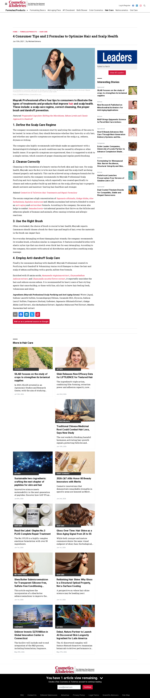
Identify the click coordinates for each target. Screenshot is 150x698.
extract (65, 275)
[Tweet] (32, 314)
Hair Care (43, 32)
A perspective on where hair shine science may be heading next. (73, 591)
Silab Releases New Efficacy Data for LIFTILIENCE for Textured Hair (75, 376)
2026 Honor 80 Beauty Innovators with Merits (74, 480)
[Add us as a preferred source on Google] (37, 314)
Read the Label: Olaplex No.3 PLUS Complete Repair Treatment (32, 532)
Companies (101, 143)
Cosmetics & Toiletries (49, 192)
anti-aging (21, 205)
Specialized (101, 129)
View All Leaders (117, 72)
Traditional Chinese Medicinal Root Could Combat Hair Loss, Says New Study (73, 429)
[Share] (21, 314)
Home (15, 32)
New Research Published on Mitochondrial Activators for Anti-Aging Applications (110, 107)
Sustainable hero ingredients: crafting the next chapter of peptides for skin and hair (30, 481)
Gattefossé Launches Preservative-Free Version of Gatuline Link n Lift (110, 178)
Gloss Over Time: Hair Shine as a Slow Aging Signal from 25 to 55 (74, 532)
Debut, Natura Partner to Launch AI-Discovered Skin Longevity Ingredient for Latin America (74, 635)
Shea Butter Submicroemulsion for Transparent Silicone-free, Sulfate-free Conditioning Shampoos (31, 583)
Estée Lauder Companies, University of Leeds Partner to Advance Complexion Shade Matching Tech (111, 149)
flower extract (58, 278)
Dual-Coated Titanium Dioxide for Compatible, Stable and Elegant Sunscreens (110, 192)
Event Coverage (63, 474)
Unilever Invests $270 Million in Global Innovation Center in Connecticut (31, 635)
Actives (99, 102)
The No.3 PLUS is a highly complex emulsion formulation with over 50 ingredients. (31, 541)
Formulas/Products (28, 32)
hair (71, 103)
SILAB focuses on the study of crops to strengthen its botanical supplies (112, 93)
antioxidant (36, 205)
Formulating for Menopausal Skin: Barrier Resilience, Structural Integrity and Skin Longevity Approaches (110, 164)
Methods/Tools (20, 575)
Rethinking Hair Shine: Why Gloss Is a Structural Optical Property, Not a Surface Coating (74, 582)
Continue (87, 687)
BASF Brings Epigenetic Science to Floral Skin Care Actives (111, 120)
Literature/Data (63, 421)
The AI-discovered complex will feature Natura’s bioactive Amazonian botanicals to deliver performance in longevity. (74, 646)
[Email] (15, 314)
